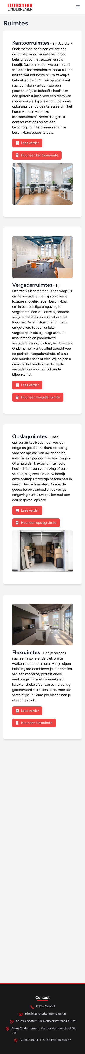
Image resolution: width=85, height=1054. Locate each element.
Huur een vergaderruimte (40, 397)
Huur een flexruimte (36, 723)
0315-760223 (45, 1006)
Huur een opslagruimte (38, 522)
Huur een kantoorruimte (39, 155)
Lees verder (30, 143)
